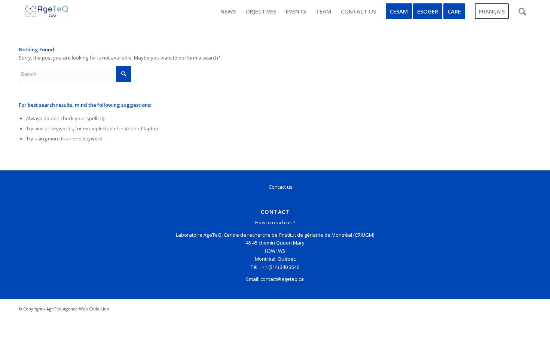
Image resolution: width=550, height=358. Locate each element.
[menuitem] (228, 11)
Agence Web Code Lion (86, 309)
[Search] (522, 11)
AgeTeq (54, 309)
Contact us (281, 186)
